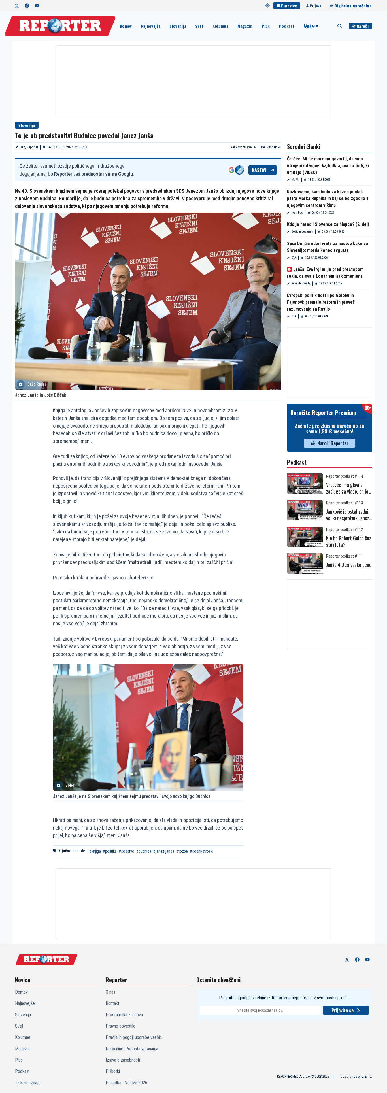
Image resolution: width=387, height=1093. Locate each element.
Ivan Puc (297, 212)
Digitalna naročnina (353, 5)
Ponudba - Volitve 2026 (126, 1082)
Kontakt (112, 1003)
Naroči (363, 26)
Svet (199, 26)
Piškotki (113, 1071)
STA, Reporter (29, 147)
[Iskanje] (339, 26)
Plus (266, 26)
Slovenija (177, 26)
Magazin (244, 26)
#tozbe (182, 851)
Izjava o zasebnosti (123, 1060)
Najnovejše (151, 26)
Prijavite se (342, 1010)
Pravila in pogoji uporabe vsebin (134, 1037)
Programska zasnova (124, 1014)
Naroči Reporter (332, 443)
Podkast (286, 26)
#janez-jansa (163, 851)
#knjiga (95, 851)
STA (294, 258)
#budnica (143, 851)
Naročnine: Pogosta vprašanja (132, 1048)
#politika (110, 851)
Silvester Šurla (301, 283)
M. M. (295, 180)
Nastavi (260, 170)
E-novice (289, 5)
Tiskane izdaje (310, 26)
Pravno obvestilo (120, 1026)
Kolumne (220, 26)
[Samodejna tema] (267, 5)
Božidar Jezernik (302, 231)
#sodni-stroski (201, 851)
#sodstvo (126, 851)
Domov (126, 26)
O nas (110, 992)
